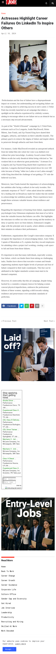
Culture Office (8, 594)
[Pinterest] (32, 306)
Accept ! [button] (9, 649)
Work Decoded (7, 631)
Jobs (17, 485)
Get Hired (6, 603)
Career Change (8, 575)
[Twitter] (21, 306)
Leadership (6, 612)
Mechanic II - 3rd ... (10, 439)
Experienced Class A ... (12, 410)
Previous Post (9, 321)
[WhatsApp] (26, 306)
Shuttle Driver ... (9, 400)
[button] (3, 2)
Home (3, 13)
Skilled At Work (9, 626)
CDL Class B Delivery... (12, 420)
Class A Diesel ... (9, 458)
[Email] (37, 306)
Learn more (20, 644)
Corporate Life (8, 589)
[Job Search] (13, 488)
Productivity (7, 617)
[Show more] (42, 306)
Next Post (48, 321)
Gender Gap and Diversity (14, 598)
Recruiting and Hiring (12, 621)
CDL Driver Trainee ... (11, 429)
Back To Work (7, 571)
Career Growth (8, 580)
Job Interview (8, 608)
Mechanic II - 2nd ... (10, 449)
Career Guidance (9, 585)
